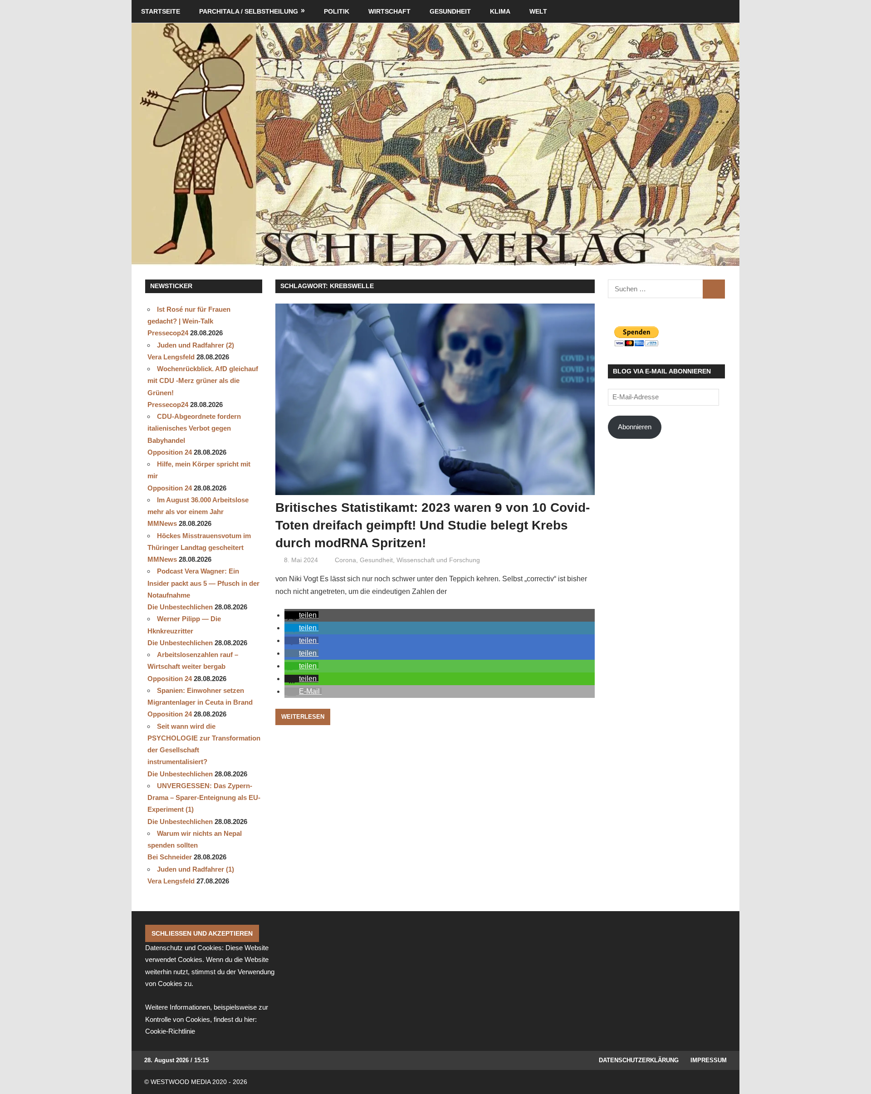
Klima (500, 11)
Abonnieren (634, 427)
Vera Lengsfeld (171, 357)
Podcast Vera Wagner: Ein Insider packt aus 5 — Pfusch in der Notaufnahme (203, 583)
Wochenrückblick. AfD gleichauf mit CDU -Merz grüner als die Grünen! (202, 381)
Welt (538, 11)
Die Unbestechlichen (180, 607)
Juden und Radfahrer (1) (195, 869)
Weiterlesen (302, 716)
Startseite (160, 11)
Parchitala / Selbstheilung (248, 11)
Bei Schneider (169, 857)
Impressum (708, 1060)
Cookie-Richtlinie (170, 1031)
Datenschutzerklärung (639, 1060)
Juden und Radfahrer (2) (195, 345)
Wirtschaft (389, 11)
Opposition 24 (169, 452)
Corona (345, 560)
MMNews (162, 523)
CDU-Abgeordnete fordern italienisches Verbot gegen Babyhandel (194, 428)
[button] (301, 615)
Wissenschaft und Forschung (438, 560)
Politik (336, 11)
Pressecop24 (167, 333)
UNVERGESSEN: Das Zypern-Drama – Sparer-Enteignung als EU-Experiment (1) (203, 798)
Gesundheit (450, 11)
